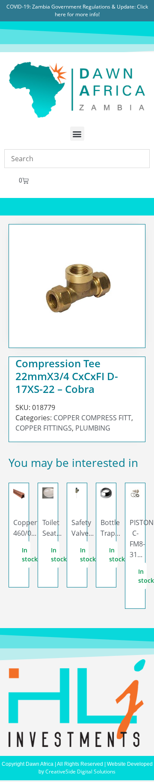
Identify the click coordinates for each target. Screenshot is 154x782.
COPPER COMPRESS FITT (92, 417)
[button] (77, 134)
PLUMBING (92, 428)
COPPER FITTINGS (43, 428)
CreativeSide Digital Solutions (80, 771)
